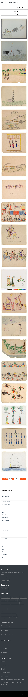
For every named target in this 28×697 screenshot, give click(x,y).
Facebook (5, 588)
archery (14, 614)
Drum (10, 609)
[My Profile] (20, 8)
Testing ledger (15, 597)
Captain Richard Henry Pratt (8, 612)
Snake (19, 600)
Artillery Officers (14, 139)
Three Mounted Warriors (14, 254)
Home (10, 14)
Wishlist (4, 549)
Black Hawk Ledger (6, 625)
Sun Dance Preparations (14, 412)
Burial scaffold (15, 603)
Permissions (5, 551)
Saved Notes (5, 517)
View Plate (9, 31)
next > (22, 478)
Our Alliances (5, 554)
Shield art (4, 600)
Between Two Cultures (14, 48)
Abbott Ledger (4, 630)
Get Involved (5, 538)
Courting (14, 276)
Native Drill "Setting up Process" (14, 435)
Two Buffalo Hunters (14, 25)
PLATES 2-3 (4, 652)
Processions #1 (14, 368)
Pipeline (4, 606)
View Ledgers (5, 496)
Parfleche (17, 606)
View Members (5, 528)
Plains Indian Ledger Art (19, 694)
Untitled (14, 70)
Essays (3, 533)
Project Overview (6, 499)
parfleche (4, 609)
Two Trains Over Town (14, 116)
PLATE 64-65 (4, 648)
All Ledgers (16, 14)
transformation (20, 612)
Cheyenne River (12, 600)
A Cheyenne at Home (14, 299)
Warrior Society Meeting (14, 209)
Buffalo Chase (14, 390)
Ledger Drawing (6, 501)
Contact (4, 557)
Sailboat (14, 458)
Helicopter (10, 606)
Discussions (5, 530)
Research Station (6, 504)
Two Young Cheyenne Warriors (14, 231)
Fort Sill (15, 617)
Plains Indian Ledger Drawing (9, 2)
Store (3, 546)
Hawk (21, 603)
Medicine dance (5, 597)
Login (3, 512)
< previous (5, 478)
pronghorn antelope (6, 617)
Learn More (6, 580)
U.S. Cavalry (14, 186)
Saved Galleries (5, 520)
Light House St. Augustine (14, 93)
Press (3, 536)
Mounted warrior (6, 614)
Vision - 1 (3, 643)
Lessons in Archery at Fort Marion (14, 323)
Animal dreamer (5, 603)
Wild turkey (23, 597)
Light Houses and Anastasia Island (14, 345)
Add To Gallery (17, 31)
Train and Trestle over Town (14, 163)
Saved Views (5, 514)
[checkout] (22, 8)
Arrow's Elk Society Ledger (7, 634)
